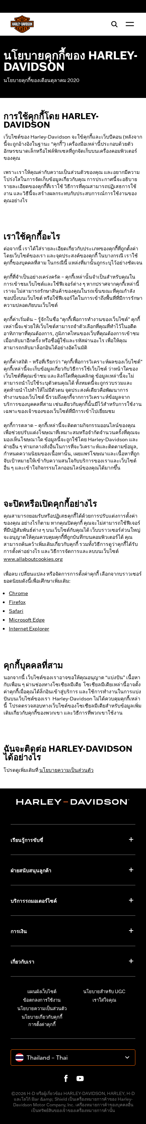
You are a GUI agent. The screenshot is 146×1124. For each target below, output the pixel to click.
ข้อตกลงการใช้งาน (42, 1000)
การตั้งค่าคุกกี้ (42, 1024)
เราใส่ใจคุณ (104, 1000)
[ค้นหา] (114, 24)
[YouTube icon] (80, 1078)
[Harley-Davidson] (73, 802)
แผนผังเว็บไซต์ (41, 991)
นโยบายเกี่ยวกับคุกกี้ (42, 1017)
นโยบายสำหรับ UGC (104, 991)
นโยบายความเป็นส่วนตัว (42, 1008)
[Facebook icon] (66, 1078)
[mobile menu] (128, 24)
